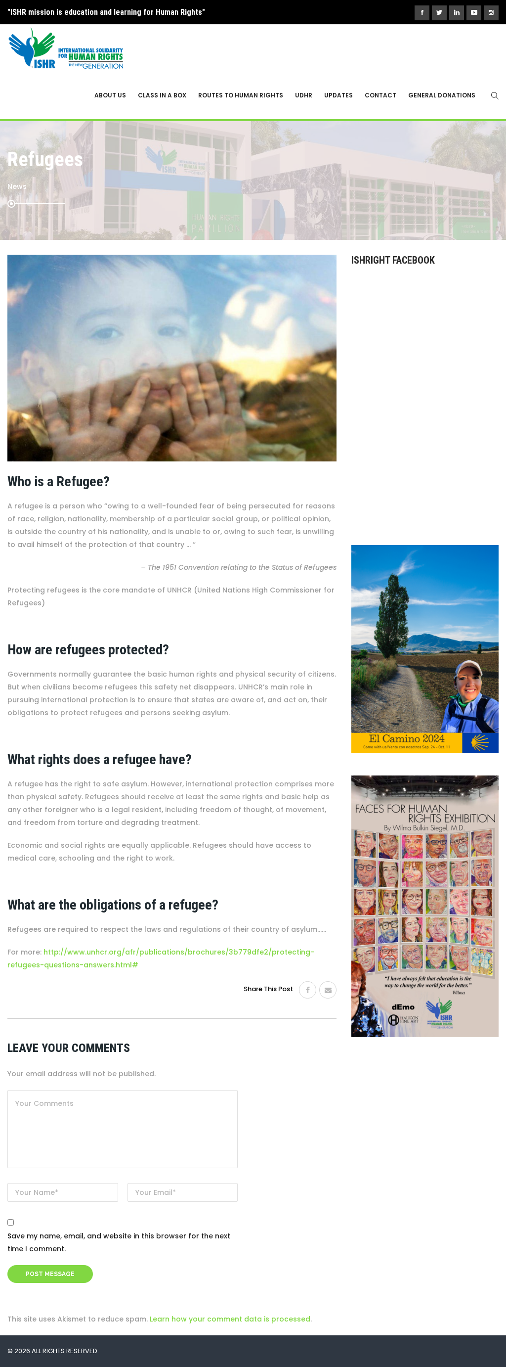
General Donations (441, 95)
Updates (338, 95)
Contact (380, 95)
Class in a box (162, 95)
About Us (110, 95)
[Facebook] (307, 990)
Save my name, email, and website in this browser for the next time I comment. (118, 1242)
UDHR (303, 95)
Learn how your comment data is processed (230, 1319)
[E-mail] (328, 990)
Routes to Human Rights (240, 95)
